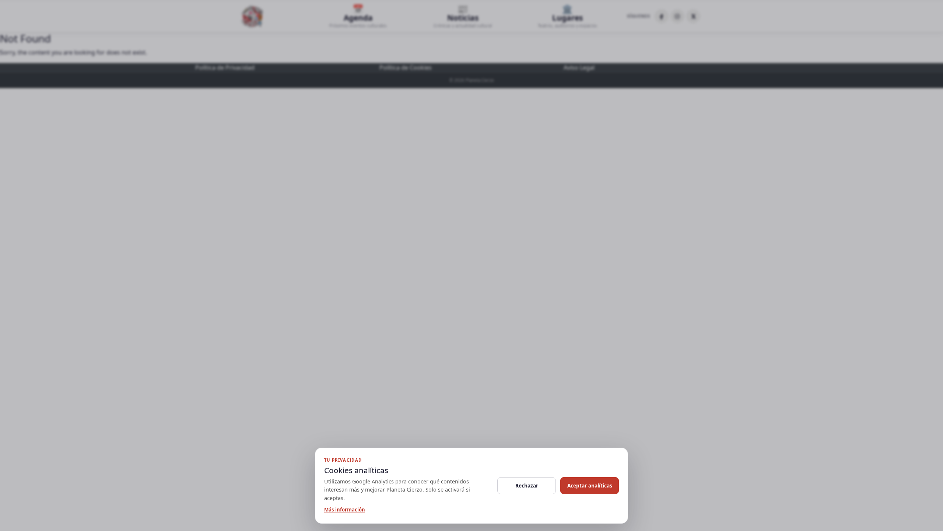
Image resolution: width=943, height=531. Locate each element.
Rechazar (526, 485)
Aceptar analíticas (589, 485)
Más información (344, 509)
